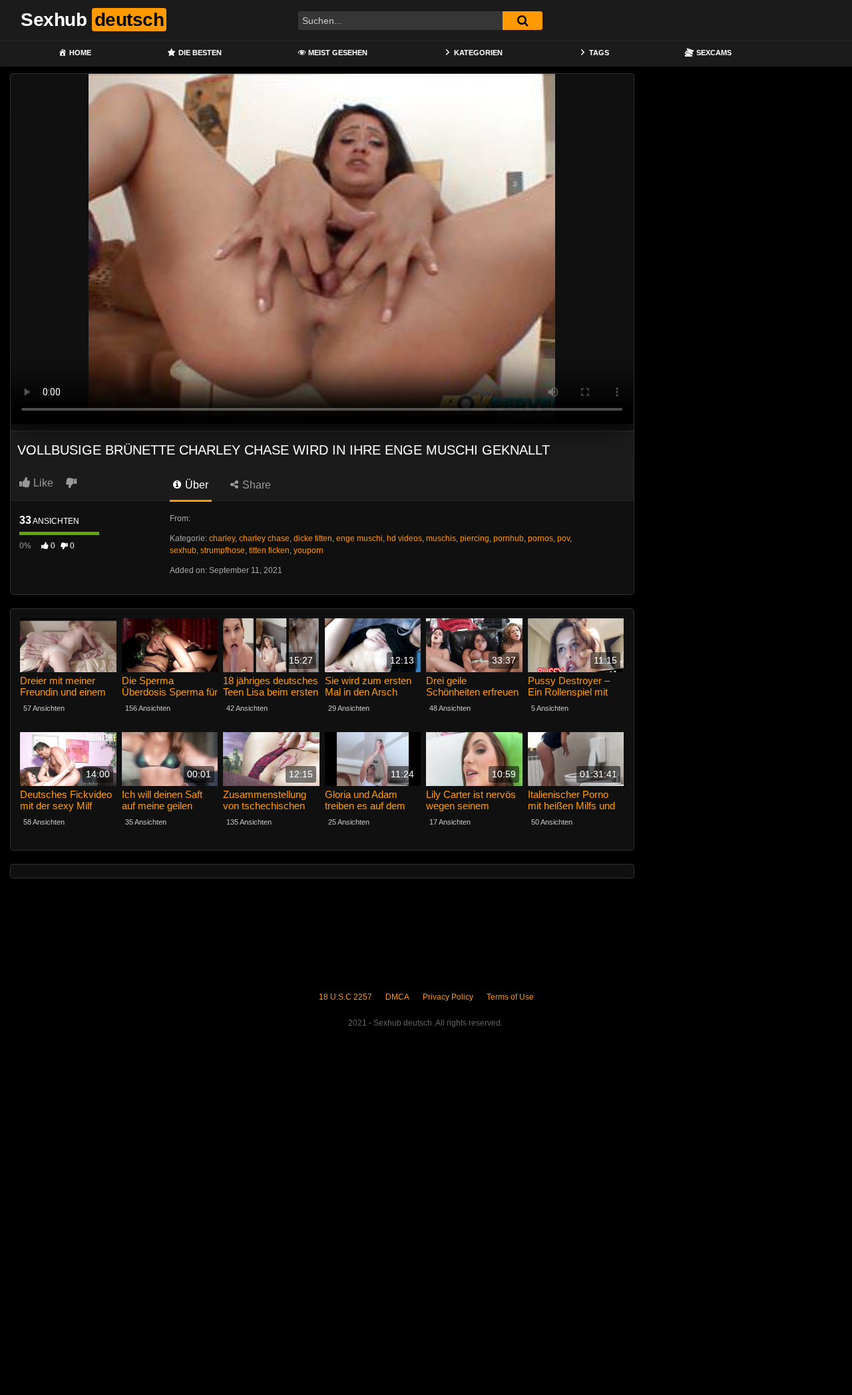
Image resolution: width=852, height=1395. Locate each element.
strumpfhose (222, 550)
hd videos (404, 538)
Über (195, 485)
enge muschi (359, 538)
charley (222, 538)
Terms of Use (510, 997)
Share (255, 485)
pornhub (508, 538)
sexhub (183, 550)
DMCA (397, 997)
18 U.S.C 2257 (345, 997)
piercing (474, 538)
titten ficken (269, 550)
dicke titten (313, 538)
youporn (308, 550)
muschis (441, 538)
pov (563, 538)
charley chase (264, 538)
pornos (540, 538)
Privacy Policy (448, 997)
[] (522, 20)
